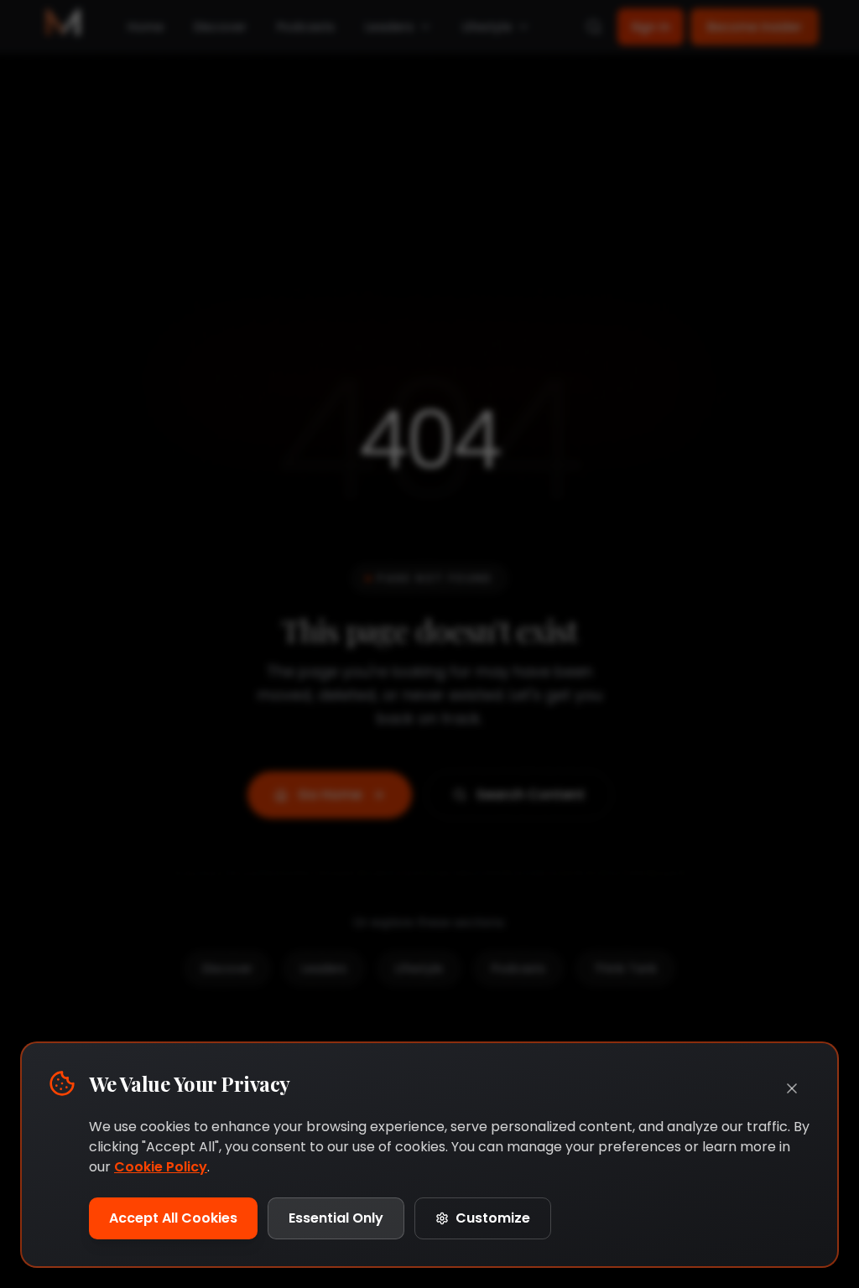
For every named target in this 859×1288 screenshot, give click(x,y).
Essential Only (336, 1218)
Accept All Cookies (173, 1218)
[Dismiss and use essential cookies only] (791, 1088)
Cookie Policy (160, 1166)
